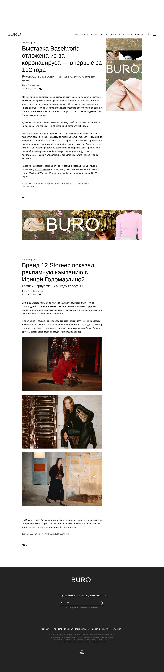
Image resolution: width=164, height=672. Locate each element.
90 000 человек (42, 169)
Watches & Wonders (38, 173)
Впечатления (127, 34)
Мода (77, 34)
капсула (39, 534)
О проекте (57, 629)
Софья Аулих (34, 85)
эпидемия (28, 186)
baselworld (67, 183)
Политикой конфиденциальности (93, 642)
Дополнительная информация (106, 629)
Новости (139, 34)
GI (69, 534)
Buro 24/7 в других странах (77, 629)
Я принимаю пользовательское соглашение (83, 607)
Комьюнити (114, 34)
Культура (95, 34)
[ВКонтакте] (40, 88)
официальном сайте (35, 108)
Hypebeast (65, 108)
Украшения (42, 183)
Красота (85, 34)
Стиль (36, 43)
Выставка (54, 183)
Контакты (45, 629)
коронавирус (83, 183)
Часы (32, 183)
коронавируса (60, 104)
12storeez (27, 534)
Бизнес (104, 34)
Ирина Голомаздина (56, 534)
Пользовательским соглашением (69, 642)
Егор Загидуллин (35, 291)
